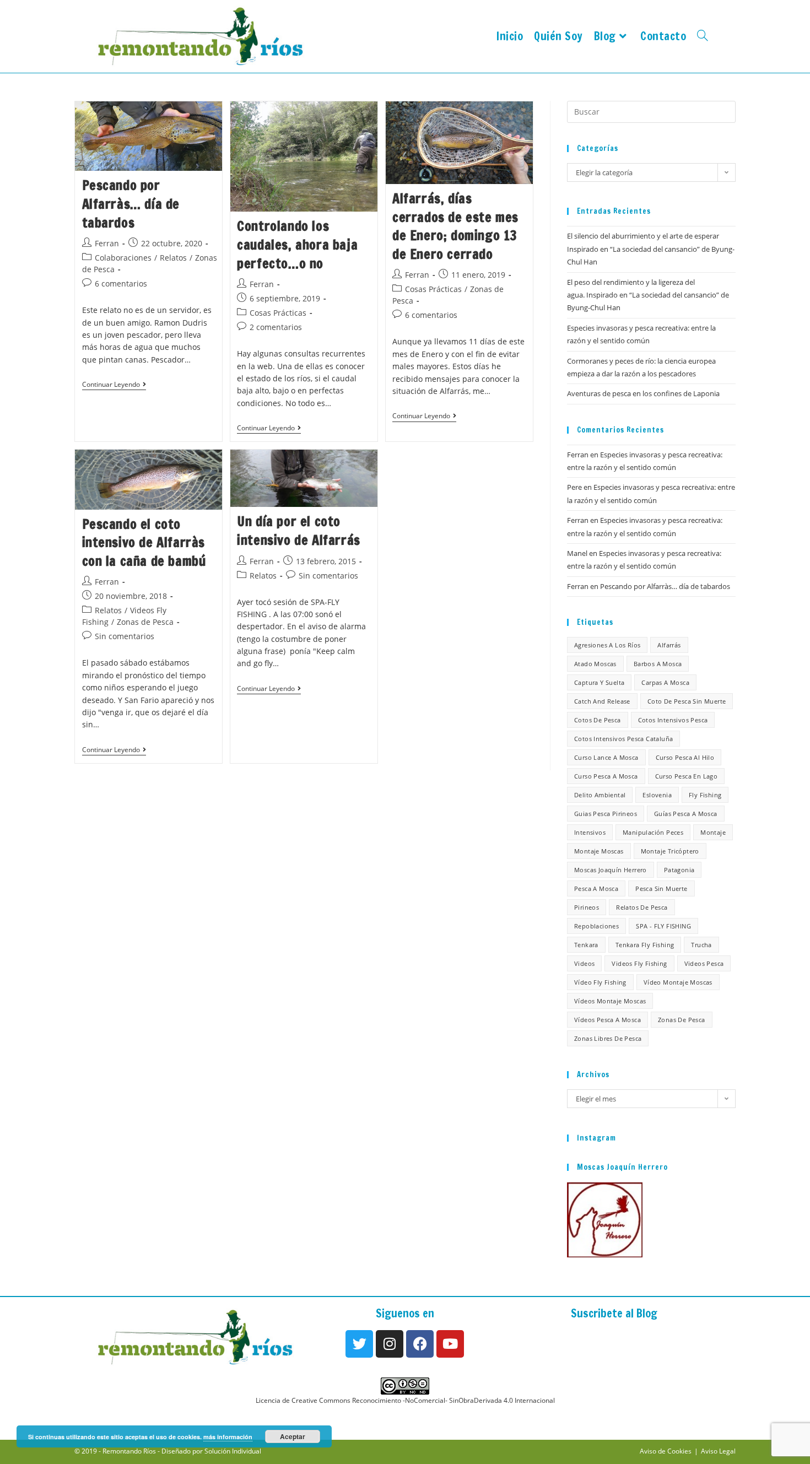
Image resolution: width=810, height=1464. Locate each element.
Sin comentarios (124, 636)
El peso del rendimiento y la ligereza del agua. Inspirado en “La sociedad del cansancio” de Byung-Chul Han (648, 295)
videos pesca (704, 963)
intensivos (590, 832)
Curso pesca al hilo (685, 757)
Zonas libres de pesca (607, 1038)
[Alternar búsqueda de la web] (703, 36)
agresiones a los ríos (607, 645)
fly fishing (705, 795)
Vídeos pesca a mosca (607, 1019)
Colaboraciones (123, 257)
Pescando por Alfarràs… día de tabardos (131, 203)
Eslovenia (657, 795)
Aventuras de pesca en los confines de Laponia (643, 393)
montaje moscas (599, 851)
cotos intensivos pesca (673, 720)
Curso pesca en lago (686, 776)
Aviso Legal (718, 1451)
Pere (574, 487)
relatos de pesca (641, 907)
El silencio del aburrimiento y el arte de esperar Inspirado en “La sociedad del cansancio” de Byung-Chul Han (651, 249)
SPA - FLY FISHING (663, 926)
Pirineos (586, 907)
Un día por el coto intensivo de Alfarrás (298, 530)
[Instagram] (389, 1344)
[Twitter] (359, 1344)
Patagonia (679, 870)
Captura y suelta (599, 682)
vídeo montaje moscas (678, 982)
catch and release (602, 701)
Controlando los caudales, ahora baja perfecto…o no (297, 244)
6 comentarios (121, 283)
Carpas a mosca (665, 682)
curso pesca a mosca (606, 776)
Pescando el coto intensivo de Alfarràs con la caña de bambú (144, 542)
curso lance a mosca (606, 757)
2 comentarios (276, 327)
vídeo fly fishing (600, 982)
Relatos (173, 257)
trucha (701, 945)
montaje (713, 832)
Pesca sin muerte (661, 888)
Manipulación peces (653, 832)
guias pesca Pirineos (605, 813)
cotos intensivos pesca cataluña (623, 738)
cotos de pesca (597, 720)
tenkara (586, 945)
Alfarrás (669, 645)
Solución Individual (232, 1451)
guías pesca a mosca (685, 813)
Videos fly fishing (639, 963)
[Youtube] (450, 1344)
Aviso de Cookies (666, 1451)
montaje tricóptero (670, 851)
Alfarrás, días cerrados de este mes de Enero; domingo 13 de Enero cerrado (455, 226)
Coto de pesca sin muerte (686, 701)
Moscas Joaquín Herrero (610, 870)
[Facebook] (420, 1344)
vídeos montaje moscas (610, 1001)
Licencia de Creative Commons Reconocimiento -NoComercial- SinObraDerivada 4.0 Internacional (405, 1400)
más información (227, 1437)
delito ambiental (599, 795)
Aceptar (292, 1436)
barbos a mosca (658, 664)
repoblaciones (596, 926)
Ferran (107, 243)
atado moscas (595, 664)
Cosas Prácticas (278, 312)
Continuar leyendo (114, 385)
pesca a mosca (596, 888)
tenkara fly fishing (644, 945)
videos (584, 963)
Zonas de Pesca (145, 622)
